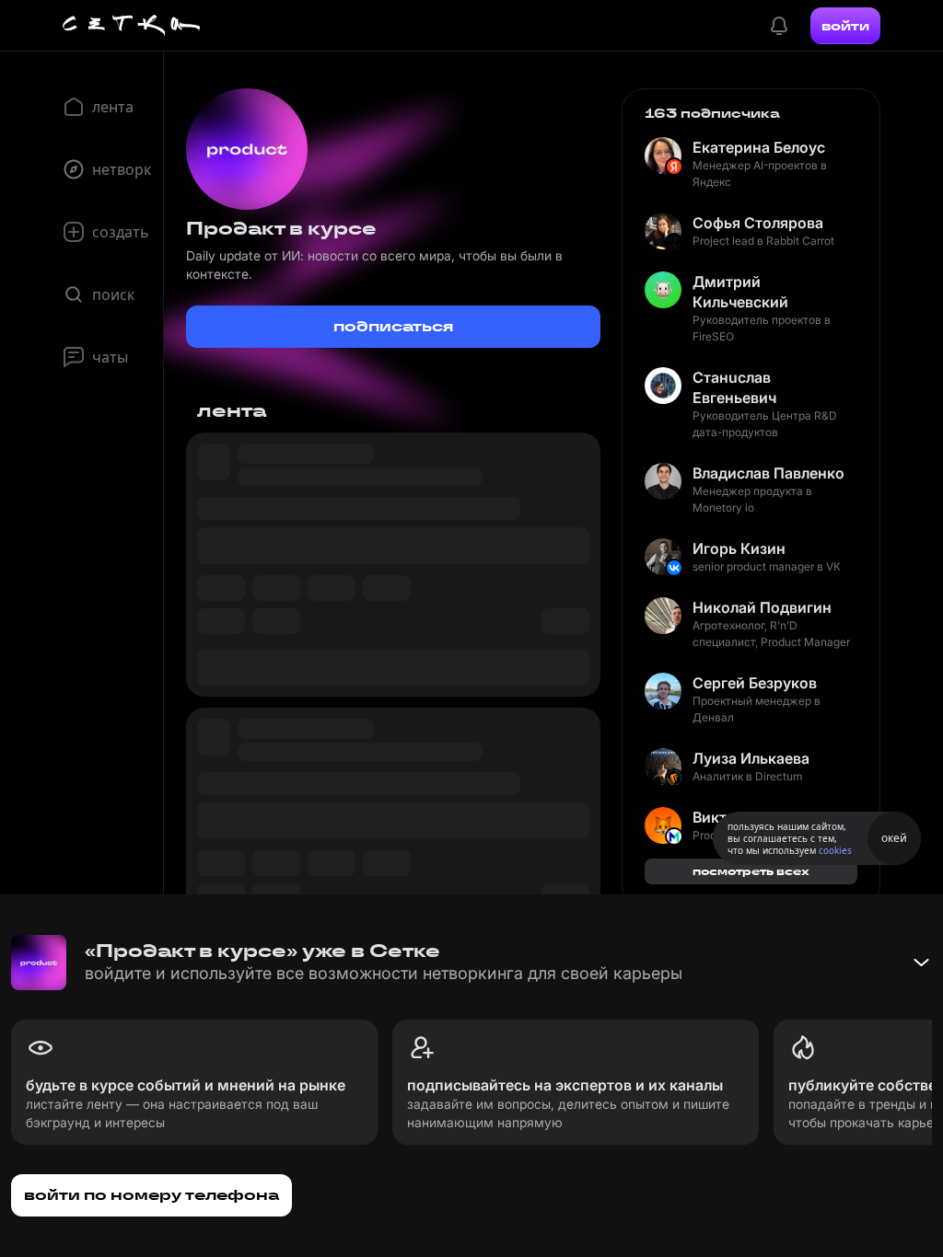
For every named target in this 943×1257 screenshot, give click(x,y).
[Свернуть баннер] (921, 962)
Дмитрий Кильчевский (740, 291)
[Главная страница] (132, 26)
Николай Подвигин (762, 607)
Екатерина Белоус (759, 147)
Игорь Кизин (739, 548)
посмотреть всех (751, 871)
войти (845, 26)
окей (894, 838)
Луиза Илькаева (751, 758)
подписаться (393, 326)
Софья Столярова (758, 222)
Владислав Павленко (768, 473)
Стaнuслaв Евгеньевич (734, 387)
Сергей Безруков (755, 683)
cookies (835, 850)
